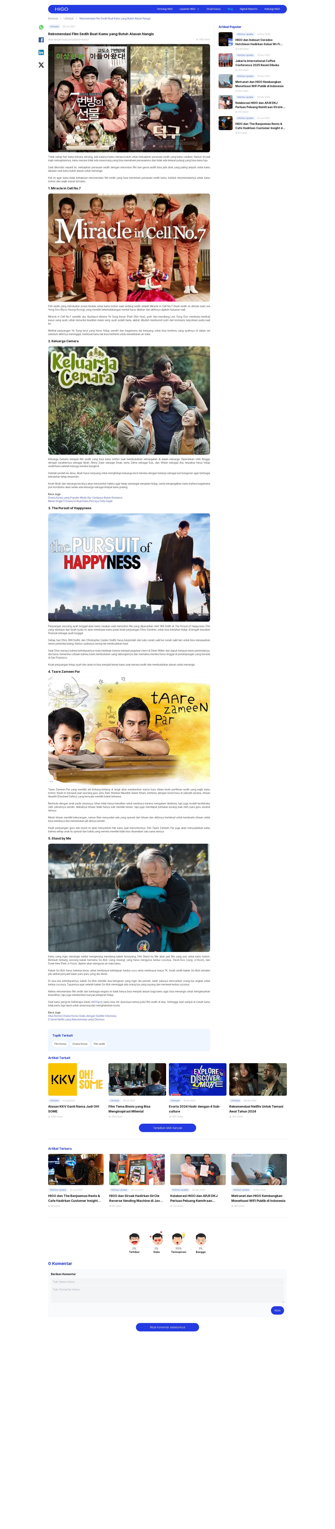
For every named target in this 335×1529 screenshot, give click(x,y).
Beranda (53, 18)
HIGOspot (96, 1001)
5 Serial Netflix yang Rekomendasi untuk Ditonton (76, 1019)
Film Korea (60, 1043)
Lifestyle (69, 18)
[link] (61, 9)
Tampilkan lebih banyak (167, 1128)
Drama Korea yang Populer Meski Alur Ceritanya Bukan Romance (85, 497)
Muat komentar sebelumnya (167, 1327)
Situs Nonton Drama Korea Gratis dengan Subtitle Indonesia (82, 1015)
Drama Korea (80, 1043)
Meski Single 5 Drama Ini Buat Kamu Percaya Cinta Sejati (80, 501)
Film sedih (99, 1043)
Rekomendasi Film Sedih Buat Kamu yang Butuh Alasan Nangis (115, 18)
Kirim (277, 1310)
